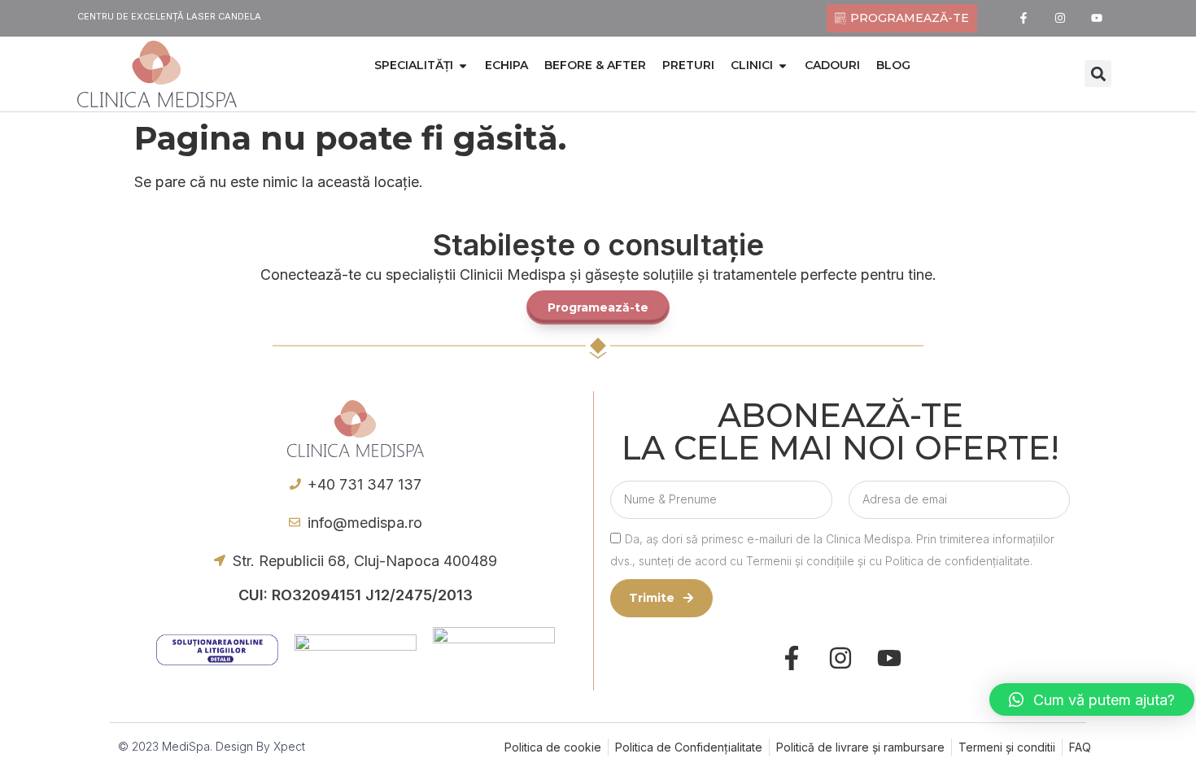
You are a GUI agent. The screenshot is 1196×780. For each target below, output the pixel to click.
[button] (1098, 73)
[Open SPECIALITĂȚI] (463, 65)
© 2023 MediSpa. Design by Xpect (211, 746)
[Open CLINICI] (782, 65)
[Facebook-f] (1024, 18)
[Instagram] (1060, 18)
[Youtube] (1097, 18)
